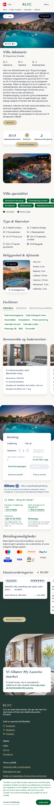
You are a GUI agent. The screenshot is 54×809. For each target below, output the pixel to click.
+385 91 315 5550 (12, 518)
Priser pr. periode (39, 474)
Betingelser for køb (11, 771)
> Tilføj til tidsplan (36, 510)
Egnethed (21, 308)
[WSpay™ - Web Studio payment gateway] (33, 559)
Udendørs (8, 308)
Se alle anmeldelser (26, 144)
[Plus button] (27, 451)
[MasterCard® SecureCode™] (33, 552)
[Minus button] (19, 451)
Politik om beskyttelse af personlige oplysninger (25, 776)
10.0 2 (11, 44)
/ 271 (13, 264)
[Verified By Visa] (9, 559)
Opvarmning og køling (40, 308)
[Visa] (21, 559)
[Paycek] (45, 559)
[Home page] (27, 4)
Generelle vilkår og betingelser (17, 767)
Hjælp (5, 745)
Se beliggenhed (18, 290)
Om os (6, 750)
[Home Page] (7, 705)
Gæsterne (11, 450)
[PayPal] (45, 552)
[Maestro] (9, 552)
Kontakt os (8, 754)
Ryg (10, 16)
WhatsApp (33, 518)
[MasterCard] (21, 552)
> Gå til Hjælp (10, 510)
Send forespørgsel (17, 466)
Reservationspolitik (15, 474)
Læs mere (10, 122)
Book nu (36, 466)
